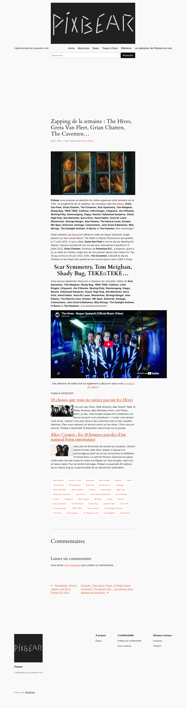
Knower (56, 499)
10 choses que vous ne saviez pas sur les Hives (92, 400)
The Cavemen (93, 508)
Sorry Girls (124, 503)
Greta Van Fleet (59, 489)
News (83, 141)
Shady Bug (93, 503)
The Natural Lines (91, 513)
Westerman (125, 513)
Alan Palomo (58, 480)
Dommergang (75, 485)
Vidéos (90, 141)
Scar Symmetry (59, 503)
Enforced (90, 485)
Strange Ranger (60, 508)
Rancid (121, 499)
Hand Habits (106, 489)
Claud (129, 480)
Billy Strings (104, 480)
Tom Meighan (109, 513)
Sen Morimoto (77, 503)
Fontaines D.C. (105, 485)
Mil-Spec (98, 499)
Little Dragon (83, 499)
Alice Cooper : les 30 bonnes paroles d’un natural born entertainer (88, 437)
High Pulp (120, 489)
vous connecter (72, 565)
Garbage (120, 485)
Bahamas (90, 480)
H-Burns (92, 489)
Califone (118, 480)
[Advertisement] (93, 83)
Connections (58, 485)
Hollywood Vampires (62, 494)
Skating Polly (109, 503)
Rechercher (128, 55)
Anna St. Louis (74, 480)
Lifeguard (68, 499)
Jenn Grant (80, 494)
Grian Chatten (77, 489)
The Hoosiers (72, 513)
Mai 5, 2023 (56, 141)
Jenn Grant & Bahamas (100, 494)
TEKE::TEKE (77, 508)
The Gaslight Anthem (113, 508)
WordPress (30, 692)
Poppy (110, 499)
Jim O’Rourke (121, 494)
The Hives (57, 513)
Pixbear (72, 141)
